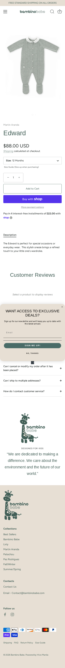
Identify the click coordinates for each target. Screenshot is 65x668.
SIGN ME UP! (32, 345)
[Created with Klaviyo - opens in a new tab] (32, 362)
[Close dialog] (62, 306)
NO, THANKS (32, 353)
